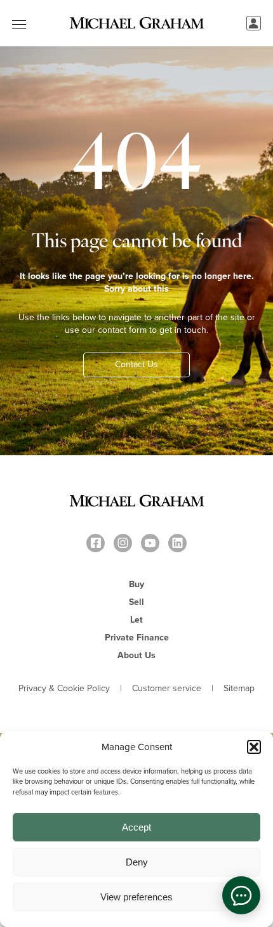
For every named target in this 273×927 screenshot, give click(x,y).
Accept (136, 827)
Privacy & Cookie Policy (64, 688)
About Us (136, 655)
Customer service (166, 688)
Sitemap (239, 688)
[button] (254, 747)
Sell (136, 602)
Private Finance (137, 637)
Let (136, 619)
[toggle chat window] (241, 895)
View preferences (136, 896)
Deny (137, 862)
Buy (136, 584)
